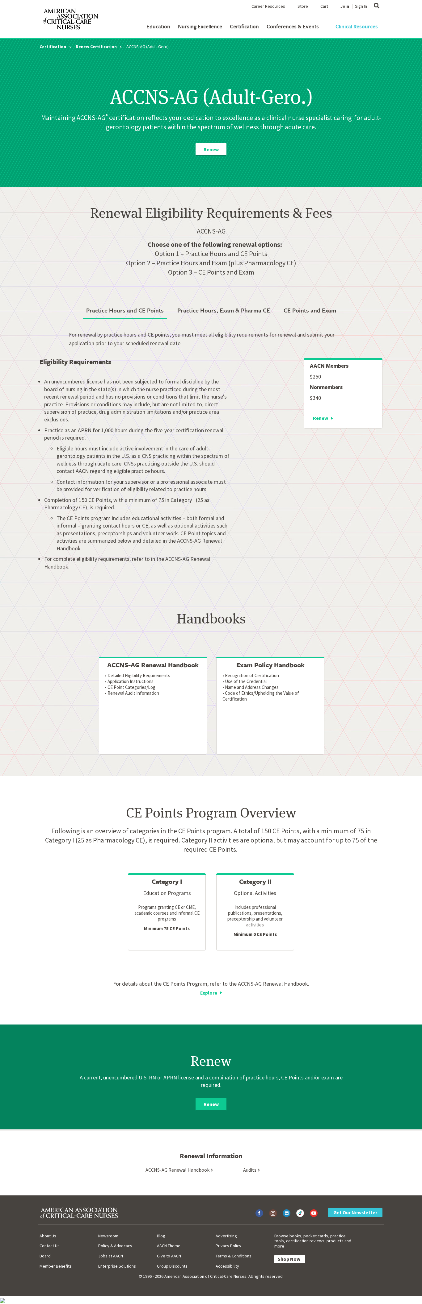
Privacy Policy (228, 1245)
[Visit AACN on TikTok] (300, 1213)
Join (344, 6)
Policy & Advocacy (115, 1245)
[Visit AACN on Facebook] (259, 1213)
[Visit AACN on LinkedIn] (286, 1213)
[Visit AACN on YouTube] (314, 1213)
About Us (48, 1236)
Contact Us (50, 1245)
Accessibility (227, 1266)
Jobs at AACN (110, 1256)
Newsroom (108, 1236)
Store (303, 6)
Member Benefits (56, 1266)
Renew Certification (96, 46)
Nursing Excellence (200, 26)
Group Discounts (172, 1266)
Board (45, 1256)
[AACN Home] (70, 20)
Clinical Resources (356, 26)
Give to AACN (169, 1256)
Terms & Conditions (233, 1256)
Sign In (361, 6)
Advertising (226, 1236)
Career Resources (268, 6)
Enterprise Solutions (117, 1266)
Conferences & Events (293, 26)
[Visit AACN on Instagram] (273, 1213)
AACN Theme (168, 1245)
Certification (244, 26)
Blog (161, 1236)
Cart (324, 6)
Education (158, 26)
